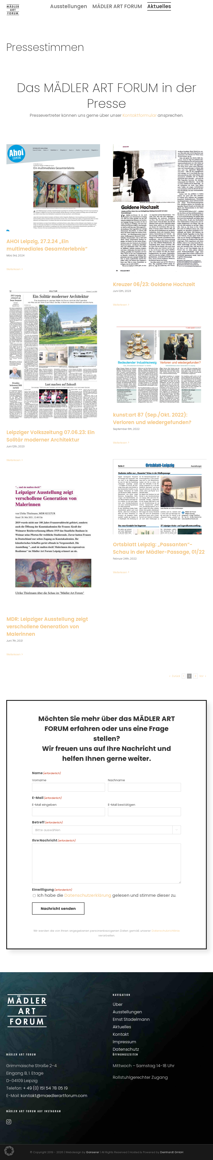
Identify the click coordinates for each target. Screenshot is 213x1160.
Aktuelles (122, 1027)
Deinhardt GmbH (171, 1152)
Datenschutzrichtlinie (166, 931)
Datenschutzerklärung (87, 895)
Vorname (39, 780)
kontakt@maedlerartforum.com (54, 1095)
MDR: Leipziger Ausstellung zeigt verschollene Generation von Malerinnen (47, 626)
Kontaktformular (140, 115)
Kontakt (121, 1034)
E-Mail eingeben (44, 804)
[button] (9, 1151)
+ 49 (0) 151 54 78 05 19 (45, 1088)
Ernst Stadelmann (131, 1019)
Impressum (124, 1042)
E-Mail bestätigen (121, 804)
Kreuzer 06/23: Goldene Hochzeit (154, 284)
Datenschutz (126, 1049)
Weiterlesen (13, 269)
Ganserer (92, 1152)
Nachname (116, 780)
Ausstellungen (127, 1012)
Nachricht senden (58, 908)
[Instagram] (8, 1121)
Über (118, 1004)
